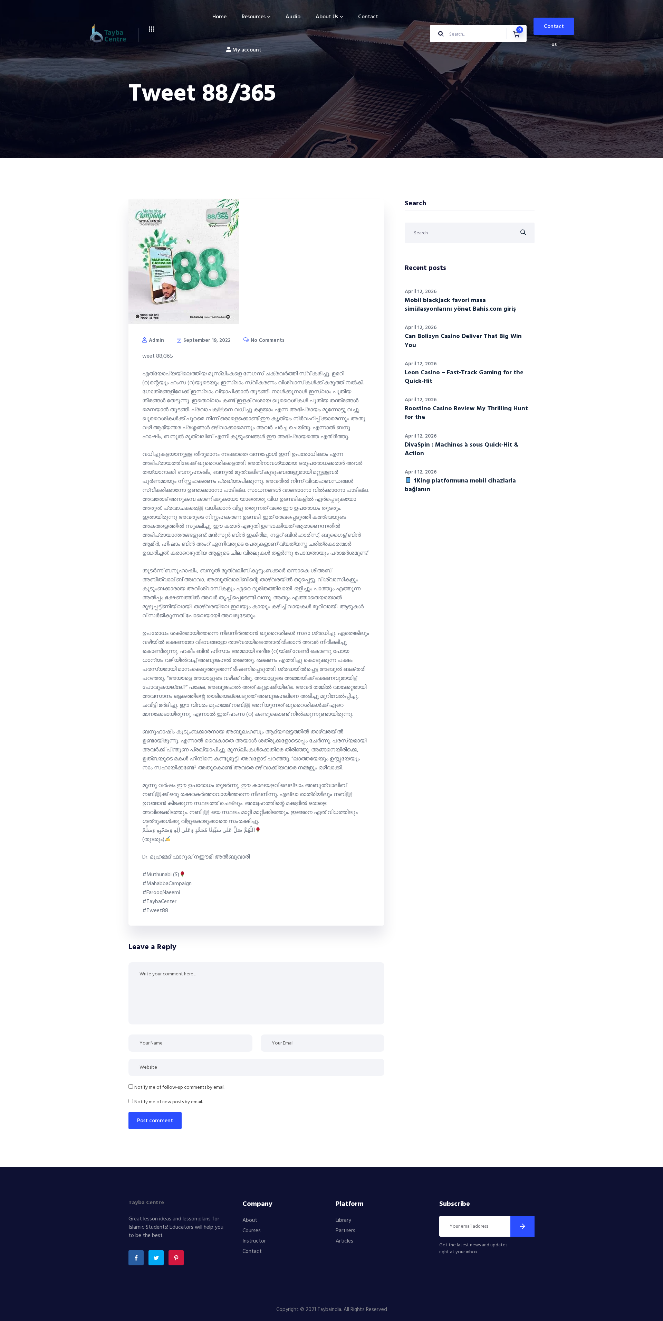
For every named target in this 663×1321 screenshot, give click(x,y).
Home (219, 16)
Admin (155, 340)
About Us (327, 16)
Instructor (254, 1241)
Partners (345, 1230)
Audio (293, 16)
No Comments (267, 340)
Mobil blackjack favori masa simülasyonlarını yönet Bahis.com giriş (460, 305)
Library (343, 1220)
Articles (344, 1241)
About (249, 1220)
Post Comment (155, 1120)
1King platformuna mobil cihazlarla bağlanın (460, 485)
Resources (254, 16)
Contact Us (554, 28)
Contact (368, 16)
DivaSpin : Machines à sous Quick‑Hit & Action (461, 449)
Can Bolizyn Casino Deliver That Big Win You (463, 340)
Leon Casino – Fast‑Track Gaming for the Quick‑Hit (464, 377)
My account (246, 50)
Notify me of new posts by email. (168, 1102)
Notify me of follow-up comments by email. (179, 1088)
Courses (251, 1230)
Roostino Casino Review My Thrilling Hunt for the (466, 413)
